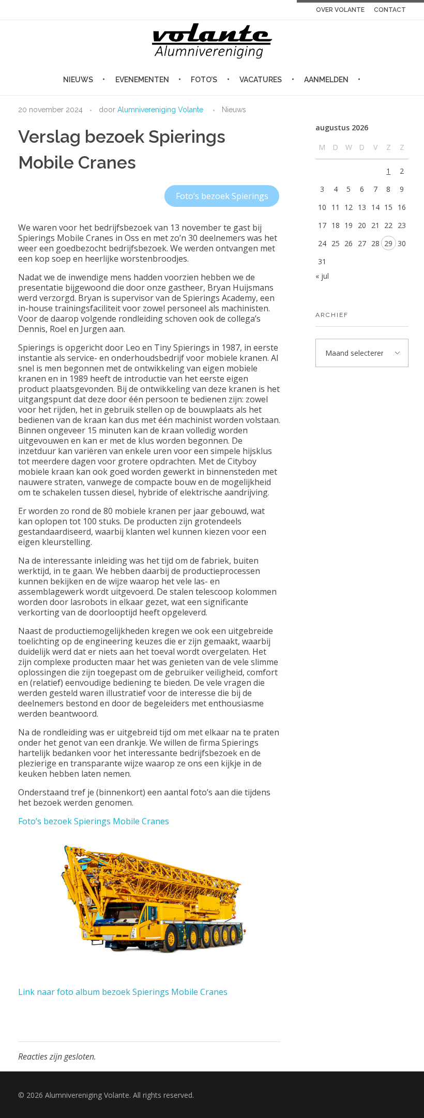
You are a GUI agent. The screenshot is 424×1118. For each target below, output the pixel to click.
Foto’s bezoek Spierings (222, 196)
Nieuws (234, 109)
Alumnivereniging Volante (160, 109)
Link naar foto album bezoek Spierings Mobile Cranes (123, 992)
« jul (322, 276)
